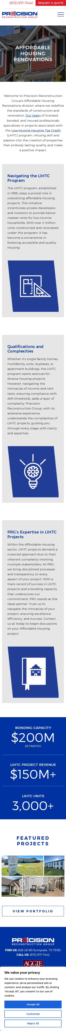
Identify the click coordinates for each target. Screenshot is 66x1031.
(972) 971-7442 (21, 3)
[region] (33, 999)
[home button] (19, 14)
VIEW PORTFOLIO (33, 911)
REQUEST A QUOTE (50, 2)
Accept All (33, 1004)
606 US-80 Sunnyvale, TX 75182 (33, 950)
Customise (33, 1014)
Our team (33, 115)
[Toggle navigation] (61, 13)
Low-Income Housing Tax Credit (36, 130)
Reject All (33, 1023)
